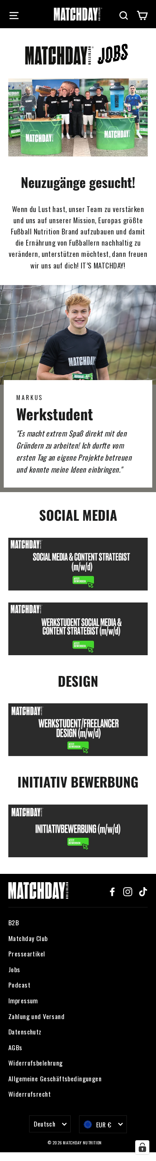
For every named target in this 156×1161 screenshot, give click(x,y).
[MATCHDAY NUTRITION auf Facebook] (112, 890)
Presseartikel (26, 954)
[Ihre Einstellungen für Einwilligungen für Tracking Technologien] (142, 1147)
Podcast (19, 985)
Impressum (23, 1000)
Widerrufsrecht (29, 1094)
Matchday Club (28, 938)
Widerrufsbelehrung (35, 1063)
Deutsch (44, 1124)
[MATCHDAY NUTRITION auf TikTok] (143, 890)
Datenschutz (25, 1032)
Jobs (14, 969)
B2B (13, 922)
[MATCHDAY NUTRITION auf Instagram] (127, 890)
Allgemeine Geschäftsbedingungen (55, 1078)
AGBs (15, 1047)
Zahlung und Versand (36, 1016)
